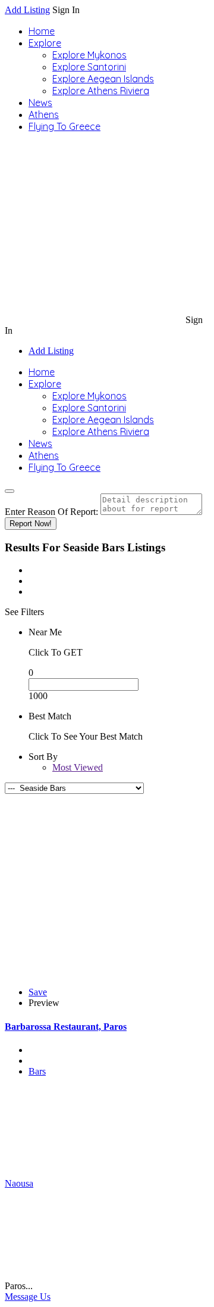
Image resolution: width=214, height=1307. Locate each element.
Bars (37, 1071)
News (40, 102)
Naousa (19, 1183)
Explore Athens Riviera (100, 91)
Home (42, 31)
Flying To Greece (64, 126)
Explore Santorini (89, 67)
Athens (44, 114)
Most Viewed (77, 767)
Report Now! (31, 523)
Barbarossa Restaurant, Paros (66, 1027)
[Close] (9, 491)
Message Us (28, 1297)
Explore (45, 43)
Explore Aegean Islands (103, 79)
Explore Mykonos (89, 55)
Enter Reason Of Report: (51, 512)
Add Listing (27, 10)
